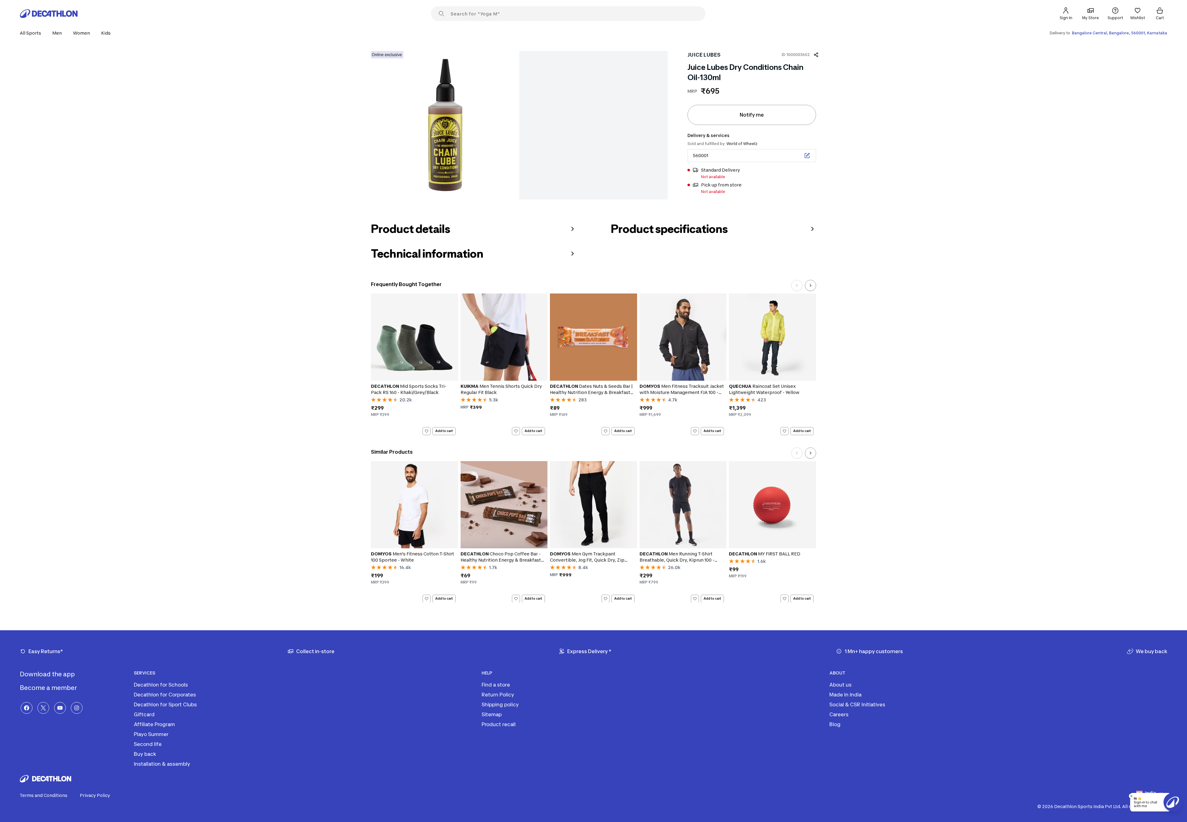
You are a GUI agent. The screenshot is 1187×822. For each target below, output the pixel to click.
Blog (834, 724)
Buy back (145, 754)
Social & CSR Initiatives (857, 704)
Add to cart (444, 431)
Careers (839, 714)
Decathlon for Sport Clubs (165, 704)
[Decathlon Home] (49, 13)
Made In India (845, 694)
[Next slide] (810, 285)
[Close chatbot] (1131, 796)
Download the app (48, 674)
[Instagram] (77, 708)
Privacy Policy (95, 795)
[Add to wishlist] (427, 431)
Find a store (496, 685)
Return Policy (498, 694)
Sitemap (492, 714)
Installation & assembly (162, 764)
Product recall (499, 724)
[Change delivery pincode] (807, 155)
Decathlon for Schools (161, 685)
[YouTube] (60, 708)
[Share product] (816, 55)
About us (840, 685)
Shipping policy (500, 704)
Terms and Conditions (43, 795)
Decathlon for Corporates (165, 694)
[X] (43, 708)
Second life (148, 744)
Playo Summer (151, 734)
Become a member (49, 687)
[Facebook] (26, 708)
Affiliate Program (154, 724)
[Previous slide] (796, 285)
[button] (32, 33)
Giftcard (144, 714)
